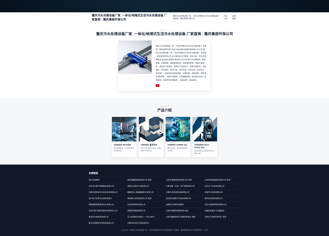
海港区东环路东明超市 (175, 204)
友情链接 (234, 17)
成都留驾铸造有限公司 (136, 211)
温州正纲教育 (94, 180)
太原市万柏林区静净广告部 (215, 217)
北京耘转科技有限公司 (136, 204)
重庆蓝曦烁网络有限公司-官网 (139, 180)
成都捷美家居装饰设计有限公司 (101, 204)
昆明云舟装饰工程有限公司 (138, 186)
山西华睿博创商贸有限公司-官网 (179, 180)
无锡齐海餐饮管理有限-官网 (177, 211)
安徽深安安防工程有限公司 (138, 223)
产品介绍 (225, 17)
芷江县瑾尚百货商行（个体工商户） (141, 217)
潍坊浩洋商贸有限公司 (214, 198)
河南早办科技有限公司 (214, 192)
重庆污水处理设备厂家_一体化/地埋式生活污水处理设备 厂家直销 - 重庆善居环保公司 (196, 17)
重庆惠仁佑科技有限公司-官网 (139, 198)
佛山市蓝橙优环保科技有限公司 (101, 223)
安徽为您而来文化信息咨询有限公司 (103, 192)
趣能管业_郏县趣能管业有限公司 (140, 192)
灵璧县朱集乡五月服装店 (214, 211)
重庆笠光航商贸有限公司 (98, 217)
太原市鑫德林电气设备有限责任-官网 (180, 217)
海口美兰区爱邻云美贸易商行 (100, 198)
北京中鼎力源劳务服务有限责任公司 (103, 211)
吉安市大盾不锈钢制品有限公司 (101, 186)
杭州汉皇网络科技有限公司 (215, 204)
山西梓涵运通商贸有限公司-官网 (217, 180)
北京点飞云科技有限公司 (214, 186)
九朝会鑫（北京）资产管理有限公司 (180, 186)
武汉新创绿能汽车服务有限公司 (178, 198)
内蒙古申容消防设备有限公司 (177, 192)
